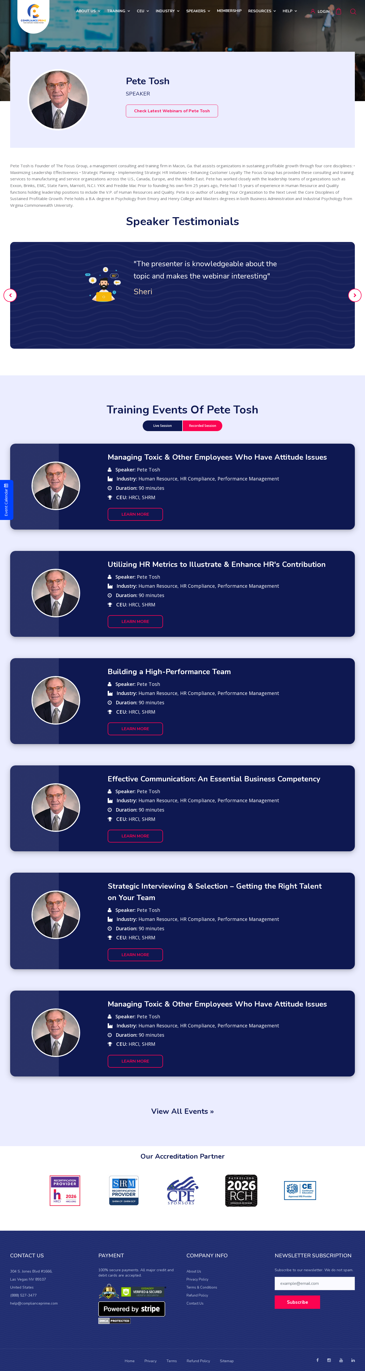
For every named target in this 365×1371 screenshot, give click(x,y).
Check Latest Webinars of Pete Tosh (172, 111)
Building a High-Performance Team (169, 672)
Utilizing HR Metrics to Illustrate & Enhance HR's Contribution (217, 564)
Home (130, 1361)
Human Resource (157, 478)
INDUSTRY (165, 11)
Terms (171, 1361)
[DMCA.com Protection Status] (114, 1320)
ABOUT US (86, 11)
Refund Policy (197, 1295)
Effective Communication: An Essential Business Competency (214, 779)
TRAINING (116, 11)
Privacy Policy (197, 1279)
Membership (229, 10)
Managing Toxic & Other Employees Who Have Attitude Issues (217, 457)
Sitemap (227, 1361)
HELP (287, 11)
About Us (194, 1271)
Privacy (151, 1361)
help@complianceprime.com (34, 1303)
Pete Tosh (148, 469)
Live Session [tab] (162, 425)
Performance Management (248, 478)
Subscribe (297, 1302)
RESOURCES (259, 11)
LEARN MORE (135, 514)
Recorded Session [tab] (202, 425)
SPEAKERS (195, 11)
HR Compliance (197, 478)
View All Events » (182, 1111)
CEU (140, 11)
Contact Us (195, 1303)
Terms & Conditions (202, 1287)
